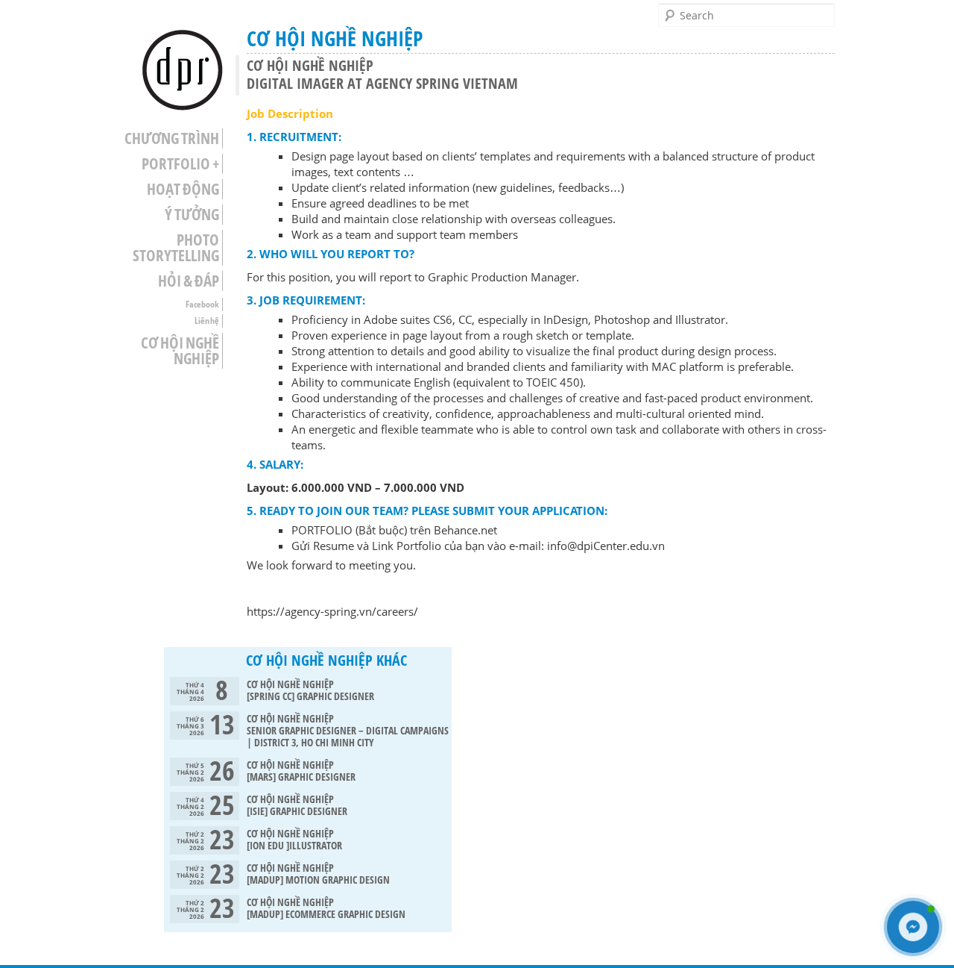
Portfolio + (180, 164)
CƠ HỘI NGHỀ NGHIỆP (180, 351)
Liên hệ (207, 320)
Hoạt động (183, 189)
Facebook (202, 304)
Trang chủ (183, 70)
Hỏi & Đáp (188, 281)
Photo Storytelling (176, 248)
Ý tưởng (192, 214)
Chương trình (171, 138)
